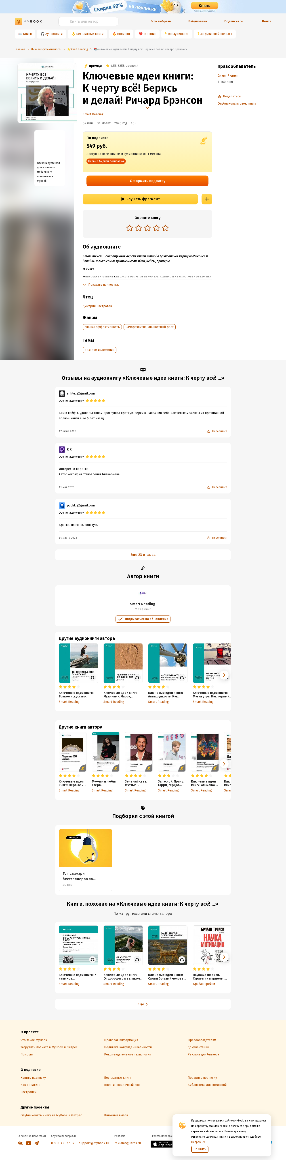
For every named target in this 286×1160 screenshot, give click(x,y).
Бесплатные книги (89, 34)
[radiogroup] (147, 228)
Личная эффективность (102, 327)
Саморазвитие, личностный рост (150, 327)
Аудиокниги (54, 34)
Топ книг (149, 34)
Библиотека (197, 21)
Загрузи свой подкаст (216, 34)
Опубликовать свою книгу (237, 103)
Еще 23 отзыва (143, 555)
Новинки (123, 34)
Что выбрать (161, 21)
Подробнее (198, 1142)
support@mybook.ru (94, 1143)
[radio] (129, 227)
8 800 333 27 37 (62, 1143)
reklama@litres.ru (127, 1143)
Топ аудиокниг (178, 34)
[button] (224, 763)
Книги (27, 34)
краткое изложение (99, 350)
